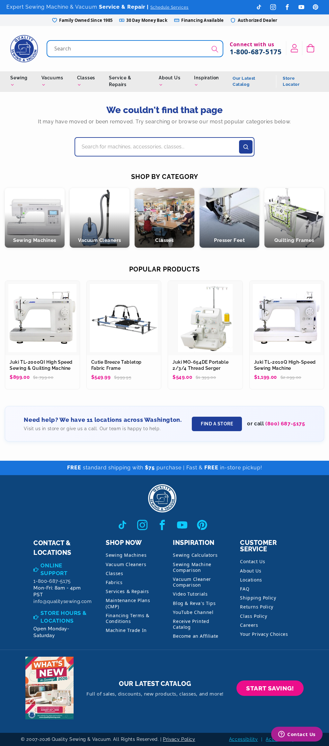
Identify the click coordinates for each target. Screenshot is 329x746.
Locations (251, 580)
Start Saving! (270, 688)
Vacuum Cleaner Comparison (192, 582)
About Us (169, 77)
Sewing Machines (126, 555)
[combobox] (135, 48)
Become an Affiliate (195, 636)
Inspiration (206, 77)
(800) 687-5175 (285, 424)
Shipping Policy (258, 598)
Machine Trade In (126, 630)
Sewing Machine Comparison (192, 567)
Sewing (19, 77)
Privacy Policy (179, 739)
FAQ (244, 589)
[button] (310, 48)
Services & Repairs (127, 591)
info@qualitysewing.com (62, 601)
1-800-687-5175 (255, 51)
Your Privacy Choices (264, 634)
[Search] (215, 49)
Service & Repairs (120, 81)
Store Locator (291, 81)
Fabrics (114, 582)
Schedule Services (169, 7)
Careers (249, 625)
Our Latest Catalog (244, 81)
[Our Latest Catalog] (49, 688)
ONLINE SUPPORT (53, 569)
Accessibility (243, 739)
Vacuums (52, 77)
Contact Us (252, 561)
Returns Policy (256, 607)
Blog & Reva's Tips (194, 603)
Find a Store (217, 423)
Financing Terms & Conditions (127, 618)
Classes (86, 77)
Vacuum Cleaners (126, 564)
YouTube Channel (193, 612)
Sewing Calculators (195, 555)
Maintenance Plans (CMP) (128, 603)
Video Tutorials (190, 594)
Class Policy (253, 616)
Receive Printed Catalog (191, 624)
